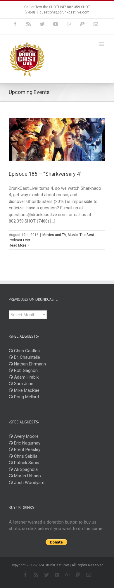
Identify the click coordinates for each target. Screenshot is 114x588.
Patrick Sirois (26, 462)
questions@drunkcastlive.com (64, 12)
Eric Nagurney (26, 443)
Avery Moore (26, 436)
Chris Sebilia (25, 456)
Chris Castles (26, 350)
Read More (17, 245)
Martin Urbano (27, 475)
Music (73, 235)
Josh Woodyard (28, 482)
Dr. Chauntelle (26, 357)
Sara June (23, 383)
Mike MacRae (26, 390)
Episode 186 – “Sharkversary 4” (45, 174)
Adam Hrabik (26, 377)
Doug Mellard (26, 396)
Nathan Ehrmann (29, 364)
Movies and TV (54, 235)
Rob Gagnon (25, 370)
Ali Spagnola (25, 469)
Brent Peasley (26, 449)
